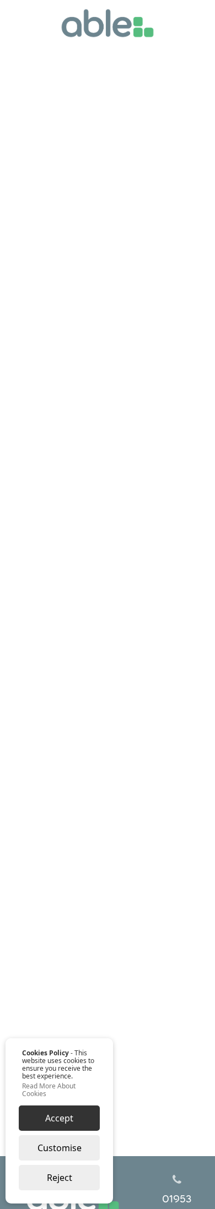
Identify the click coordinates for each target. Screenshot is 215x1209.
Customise (59, 1148)
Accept (59, 1118)
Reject (59, 1178)
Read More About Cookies (49, 1090)
